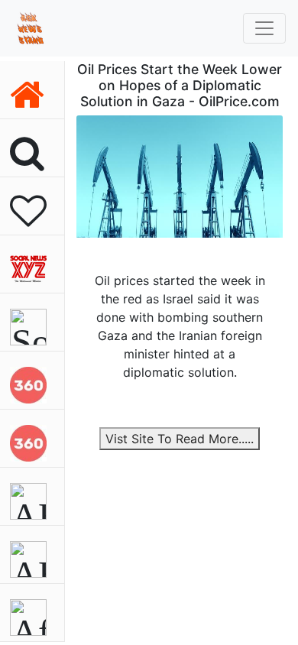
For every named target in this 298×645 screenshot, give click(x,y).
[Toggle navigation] (264, 28)
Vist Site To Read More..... (179, 438)
